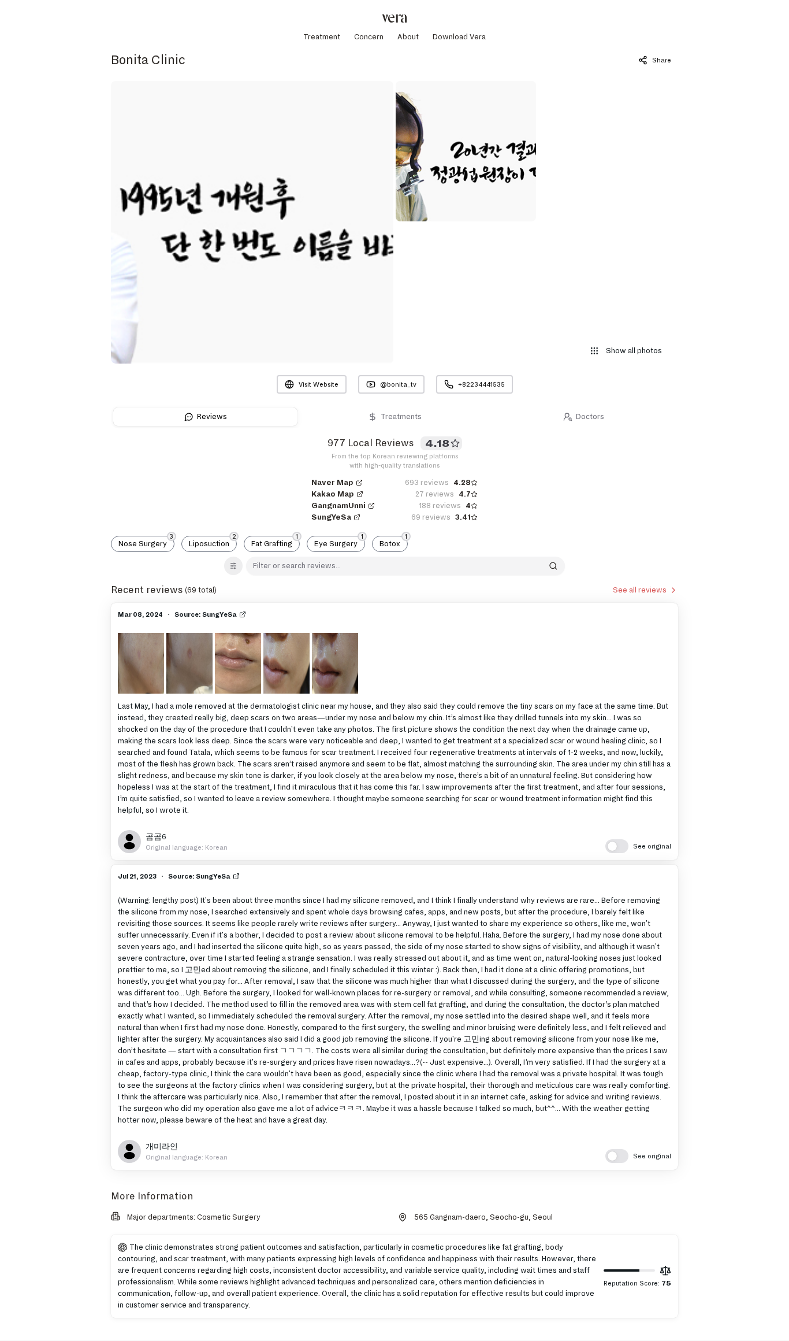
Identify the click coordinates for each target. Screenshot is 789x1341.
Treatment (321, 37)
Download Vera (459, 37)
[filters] (233, 566)
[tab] (205, 417)
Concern (369, 37)
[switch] (638, 846)
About (408, 37)
